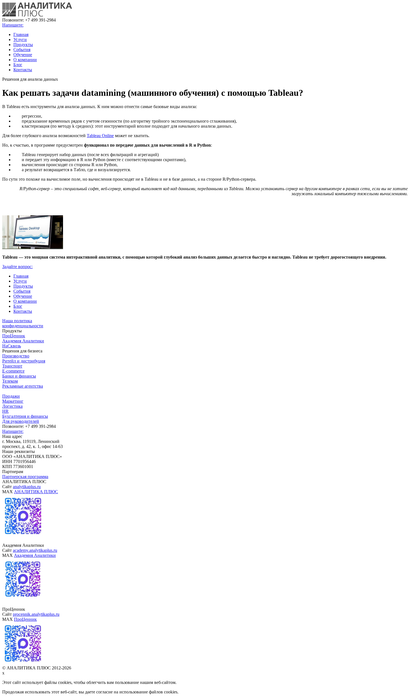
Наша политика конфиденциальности (22, 323)
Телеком (10, 381)
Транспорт (12, 366)
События (21, 49)
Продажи (11, 396)
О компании (25, 59)
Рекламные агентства (22, 386)
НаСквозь (11, 345)
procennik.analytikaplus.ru (36, 614)
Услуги (20, 39)
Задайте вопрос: (17, 266)
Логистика (12, 406)
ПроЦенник (13, 335)
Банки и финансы (19, 376)
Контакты (22, 69)
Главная (20, 34)
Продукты (23, 44)
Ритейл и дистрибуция (23, 361)
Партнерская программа (25, 476)
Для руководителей (20, 421)
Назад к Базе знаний (21, 203)
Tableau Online (100, 135)
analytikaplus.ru (27, 486)
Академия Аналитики (23, 340)
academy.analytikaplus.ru (35, 550)
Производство (15, 356)
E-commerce (13, 371)
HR (5, 411)
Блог (17, 64)
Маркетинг (12, 401)
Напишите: (12, 25)
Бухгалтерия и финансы (25, 416)
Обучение (22, 54)
